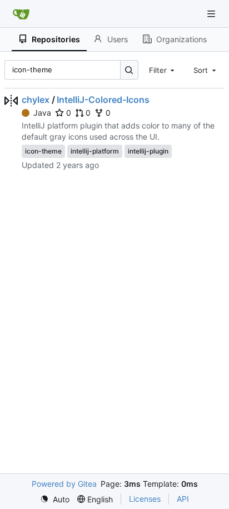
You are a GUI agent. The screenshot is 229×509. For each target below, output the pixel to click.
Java (42, 112)
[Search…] (129, 70)
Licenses (145, 498)
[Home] (21, 14)
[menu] (54, 499)
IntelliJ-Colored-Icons (103, 99)
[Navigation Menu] (212, 13)
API (183, 498)
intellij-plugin (148, 151)
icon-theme (43, 151)
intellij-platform (95, 151)
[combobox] (162, 70)
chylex (35, 99)
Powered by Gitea (64, 483)
